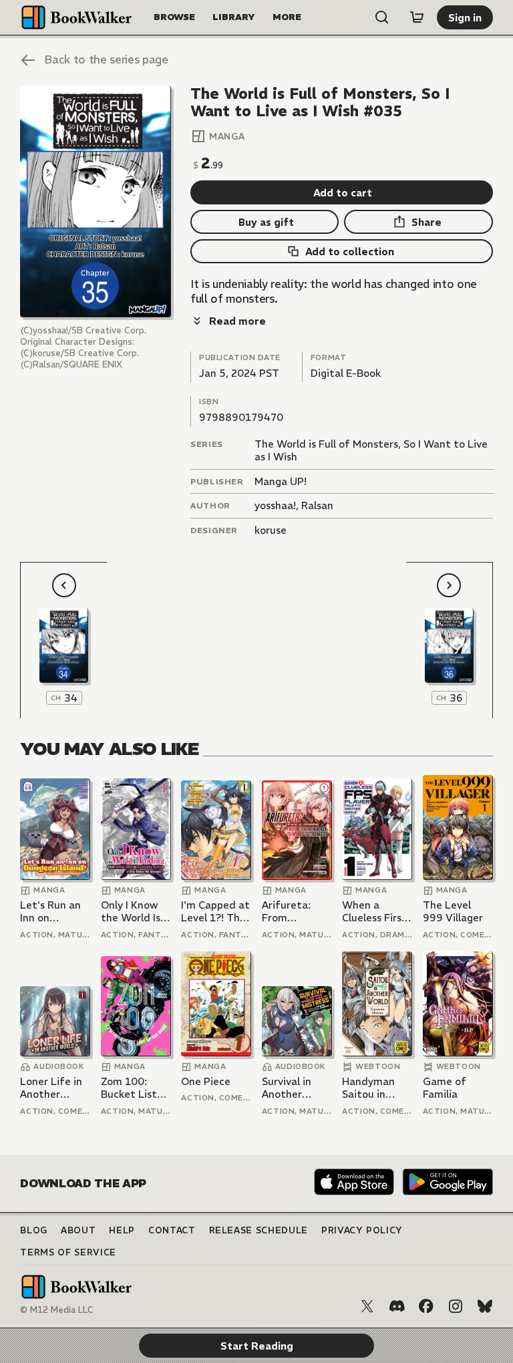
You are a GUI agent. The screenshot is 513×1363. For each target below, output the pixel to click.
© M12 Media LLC (57, 1310)
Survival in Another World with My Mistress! (292, 1088)
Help (122, 1230)
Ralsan (317, 505)
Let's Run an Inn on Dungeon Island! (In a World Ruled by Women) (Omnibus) (50, 912)
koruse (270, 530)
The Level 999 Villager (453, 912)
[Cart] (417, 17)
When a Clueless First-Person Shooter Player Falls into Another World (376, 912)
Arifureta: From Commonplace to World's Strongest (296, 912)
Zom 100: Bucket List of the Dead (131, 1088)
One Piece (205, 1081)
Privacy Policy (362, 1230)
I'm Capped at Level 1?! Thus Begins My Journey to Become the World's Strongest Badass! (215, 912)
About (78, 1230)
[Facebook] (426, 1306)
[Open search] (382, 17)
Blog (33, 1230)
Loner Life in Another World (51, 1088)
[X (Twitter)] (367, 1306)
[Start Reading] (95, 202)
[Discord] (397, 1306)
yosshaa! (275, 505)
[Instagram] (456, 1306)
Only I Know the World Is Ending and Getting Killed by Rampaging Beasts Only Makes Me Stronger (135, 912)
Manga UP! (280, 481)
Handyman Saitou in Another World (368, 1088)
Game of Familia (444, 1088)
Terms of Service (68, 1252)
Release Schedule (258, 1230)
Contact (172, 1230)
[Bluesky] (485, 1306)
